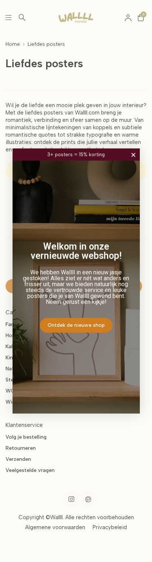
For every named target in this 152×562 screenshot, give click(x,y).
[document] (76, 281)
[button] (133, 155)
